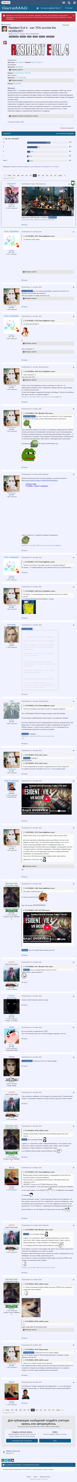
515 (47, 175)
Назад (9, 175)
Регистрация (68, 8)
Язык (28, 1477)
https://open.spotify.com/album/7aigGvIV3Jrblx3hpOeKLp (40, 480)
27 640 (12, 1017)
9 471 (12, 1082)
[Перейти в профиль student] (4, 29)
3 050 (12, 307)
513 (39, 175)
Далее (60, 175)
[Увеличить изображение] (48, 201)
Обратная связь (45, 1477)
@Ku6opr (24, 950)
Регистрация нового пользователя (22, 1440)
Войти (55, 1440)
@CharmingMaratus (29, 416)
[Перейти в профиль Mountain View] (12, 897)
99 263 (12, 913)
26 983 (12, 793)
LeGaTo (41, 1130)
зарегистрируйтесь (25, 166)
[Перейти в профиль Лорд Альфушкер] (12, 786)
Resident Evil (35, 34)
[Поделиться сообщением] (68, 184)
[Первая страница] (5, 175)
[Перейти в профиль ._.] (12, 296)
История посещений (66, 128)
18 (73, 25)
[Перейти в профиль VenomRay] (11, 634)
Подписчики (65, 25)
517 (55, 175)
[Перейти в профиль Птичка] (12, 1006)
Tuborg (41, 1349)
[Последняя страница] (64, 175)
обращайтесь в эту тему (13, 17)
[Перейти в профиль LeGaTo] (12, 973)
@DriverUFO (52, 217)
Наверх (25, 225)
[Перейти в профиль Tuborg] (12, 1067)
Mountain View (43, 413)
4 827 (12, 645)
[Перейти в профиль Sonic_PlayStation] (12, 241)
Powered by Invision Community (38, 1479)
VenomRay (25, 734)
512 (35, 175)
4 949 (12, 1188)
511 (31, 175)
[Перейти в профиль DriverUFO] (12, 195)
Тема (35, 1477)
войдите (13, 166)
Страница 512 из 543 (8, 178)
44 (71, 142)
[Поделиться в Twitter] (6, 1460)
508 (18, 175)
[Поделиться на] (3, 1460)
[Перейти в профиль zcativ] (12, 711)
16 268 (12, 987)
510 (26, 175)
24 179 (12, 206)
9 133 (12, 722)
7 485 (12, 1046)
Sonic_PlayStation (27, 291)
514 (43, 175)
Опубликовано (30, 184)
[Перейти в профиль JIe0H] (5, 42)
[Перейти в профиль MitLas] (12, 1177)
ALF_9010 (42, 910)
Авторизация (7, 24)
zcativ (40, 755)
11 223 (12, 252)
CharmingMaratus (44, 236)
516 (51, 175)
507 (14, 175)
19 (71, 146)
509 (22, 175)
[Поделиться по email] (12, 1460)
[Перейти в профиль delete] (11, 1036)
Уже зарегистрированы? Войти (50, 8)
